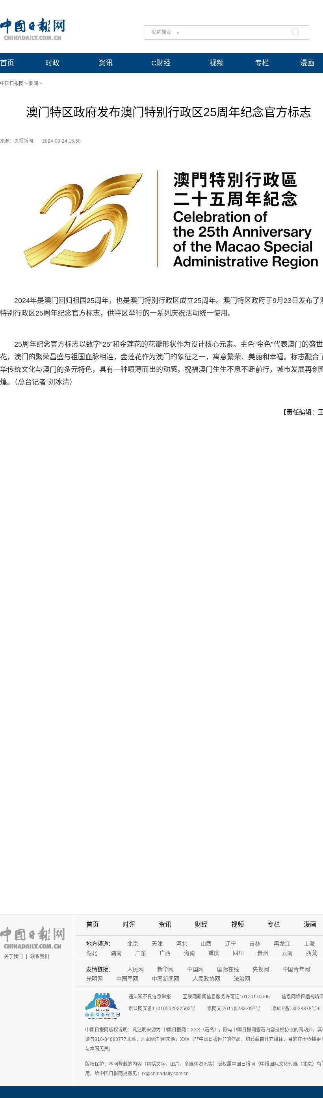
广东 (140, 953)
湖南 (116, 953)
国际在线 (228, 969)
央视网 (260, 969)
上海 (309, 943)
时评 (129, 924)
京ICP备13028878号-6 (296, 1008)
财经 (201, 924)
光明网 (94, 978)
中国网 (195, 969)
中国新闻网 (165, 978)
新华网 (165, 969)
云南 (287, 953)
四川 (238, 953)
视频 (217, 63)
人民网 (135, 969)
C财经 (161, 63)
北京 (132, 943)
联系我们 (39, 956)
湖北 (91, 953)
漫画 (307, 63)
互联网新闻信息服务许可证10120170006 (226, 997)
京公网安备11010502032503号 (161, 1008)
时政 (52, 63)
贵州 (262, 953)
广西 (165, 953)
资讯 (105, 63)
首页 (7, 63)
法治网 (242, 978)
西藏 (311, 953)
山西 (206, 943)
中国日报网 (12, 83)
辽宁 (230, 943)
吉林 (254, 943)
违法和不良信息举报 (149, 997)
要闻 (33, 83)
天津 (157, 943)
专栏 (262, 63)
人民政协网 (206, 978)
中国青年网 (296, 969)
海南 (189, 953)
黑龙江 (282, 943)
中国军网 (127, 978)
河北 (181, 943)
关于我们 (13, 956)
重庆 (213, 953)
